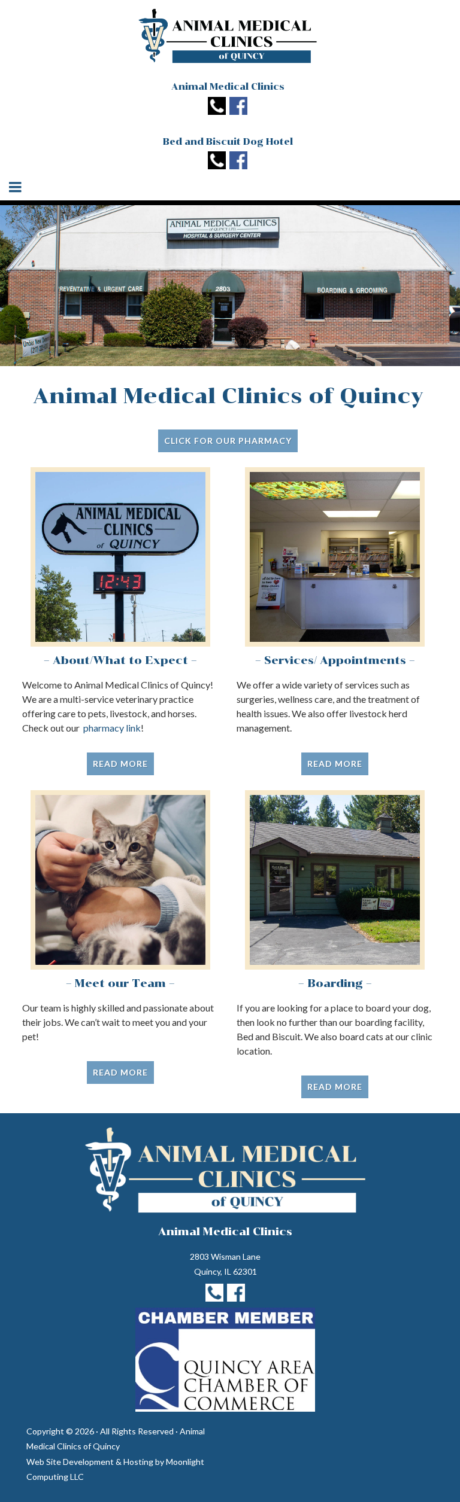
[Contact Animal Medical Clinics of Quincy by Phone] (217, 106)
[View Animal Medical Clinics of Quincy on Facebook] (238, 106)
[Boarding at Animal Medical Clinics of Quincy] (335, 880)
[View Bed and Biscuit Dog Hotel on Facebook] (238, 161)
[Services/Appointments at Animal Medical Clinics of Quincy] (335, 557)
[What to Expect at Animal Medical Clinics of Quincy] (120, 557)
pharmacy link (112, 727)
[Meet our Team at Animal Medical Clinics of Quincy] (120, 880)
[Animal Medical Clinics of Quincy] (227, 36)
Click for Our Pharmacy (228, 440)
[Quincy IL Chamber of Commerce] (225, 1360)
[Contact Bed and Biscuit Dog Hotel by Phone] (217, 161)
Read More (120, 763)
